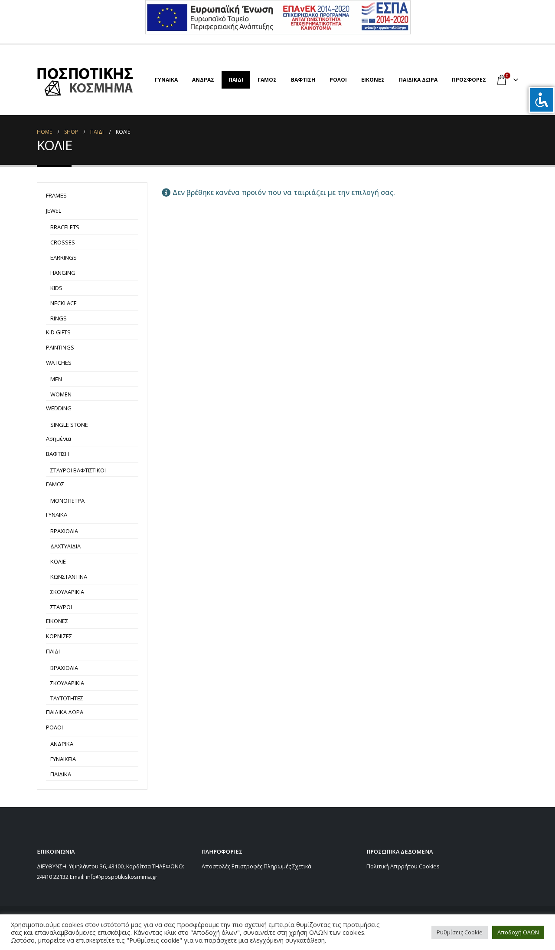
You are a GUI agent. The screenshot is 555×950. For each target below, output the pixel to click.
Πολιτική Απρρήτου (392, 866)
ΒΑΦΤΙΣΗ (303, 79)
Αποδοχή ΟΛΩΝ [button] (518, 932)
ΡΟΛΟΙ (338, 79)
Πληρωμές (277, 866)
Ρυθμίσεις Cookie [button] (460, 932)
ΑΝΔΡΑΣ (203, 79)
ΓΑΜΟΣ (267, 79)
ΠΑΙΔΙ (236, 79)
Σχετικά (301, 866)
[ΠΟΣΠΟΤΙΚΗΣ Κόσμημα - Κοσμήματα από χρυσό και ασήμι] (85, 79)
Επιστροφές (247, 866)
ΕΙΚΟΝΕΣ (373, 79)
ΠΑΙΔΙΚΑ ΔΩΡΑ (418, 79)
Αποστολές (216, 866)
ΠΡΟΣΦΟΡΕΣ (469, 79)
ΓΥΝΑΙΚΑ (166, 79)
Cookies (429, 866)
